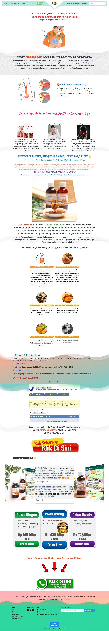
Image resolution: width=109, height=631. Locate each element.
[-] (28, 610)
